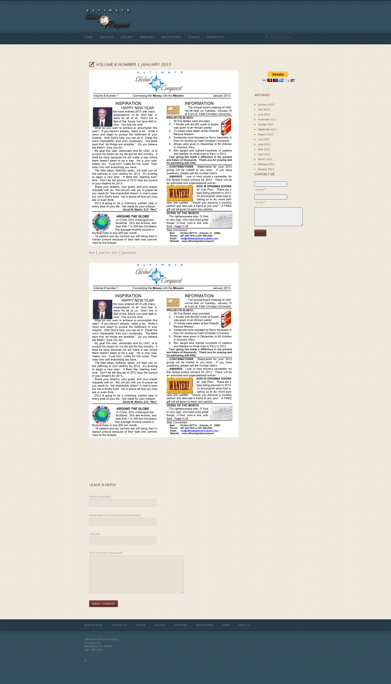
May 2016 (264, 109)
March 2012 (265, 159)
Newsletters (171, 37)
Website (94, 534)
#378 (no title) (94, 625)
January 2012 (266, 169)
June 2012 (264, 144)
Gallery (127, 37)
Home (89, 37)
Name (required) (100, 496)
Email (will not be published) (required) (114, 515)
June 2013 (264, 114)
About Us (107, 37)
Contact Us (215, 37)
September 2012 (267, 129)
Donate (193, 37)
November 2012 (267, 119)
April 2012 (264, 154)
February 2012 (266, 164)
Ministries (147, 37)
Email (260, 202)
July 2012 (263, 139)
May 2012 (264, 149)
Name (261, 189)
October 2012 (266, 124)
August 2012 (266, 134)
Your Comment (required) (105, 552)
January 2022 (266, 104)
